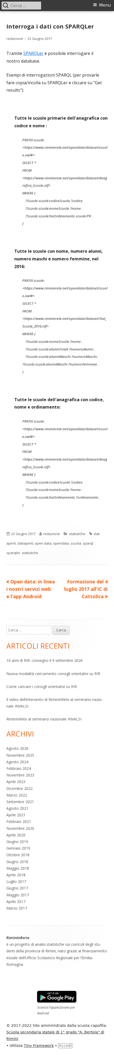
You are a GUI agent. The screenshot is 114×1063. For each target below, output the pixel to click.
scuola (76, 543)
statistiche (77, 533)
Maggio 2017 (17, 894)
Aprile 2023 (15, 781)
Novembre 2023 (20, 775)
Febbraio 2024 (18, 768)
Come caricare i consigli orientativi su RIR (41, 686)
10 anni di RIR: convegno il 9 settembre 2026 (44, 660)
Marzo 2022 (16, 795)
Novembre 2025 (20, 755)
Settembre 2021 (20, 801)
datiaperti (25, 543)
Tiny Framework (39, 1045)
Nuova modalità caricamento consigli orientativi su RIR (53, 673)
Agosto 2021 (17, 808)
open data (43, 543)
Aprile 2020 (15, 834)
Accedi (65, 1045)
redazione (14, 38)
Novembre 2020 (20, 828)
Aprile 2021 (15, 814)
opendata (61, 543)
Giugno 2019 (17, 841)
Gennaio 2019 (18, 848)
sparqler (13, 552)
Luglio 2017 (16, 881)
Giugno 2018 (17, 861)
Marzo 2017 (16, 908)
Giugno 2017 (17, 888)
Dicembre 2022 (19, 788)
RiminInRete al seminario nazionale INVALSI (43, 719)
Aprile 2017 (15, 901)
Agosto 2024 (17, 761)
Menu (105, 5)
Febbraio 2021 (18, 821)
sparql (88, 543)
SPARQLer (33, 53)
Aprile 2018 (15, 874)
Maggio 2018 (17, 868)
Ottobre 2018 (17, 854)
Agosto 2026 (17, 748)
